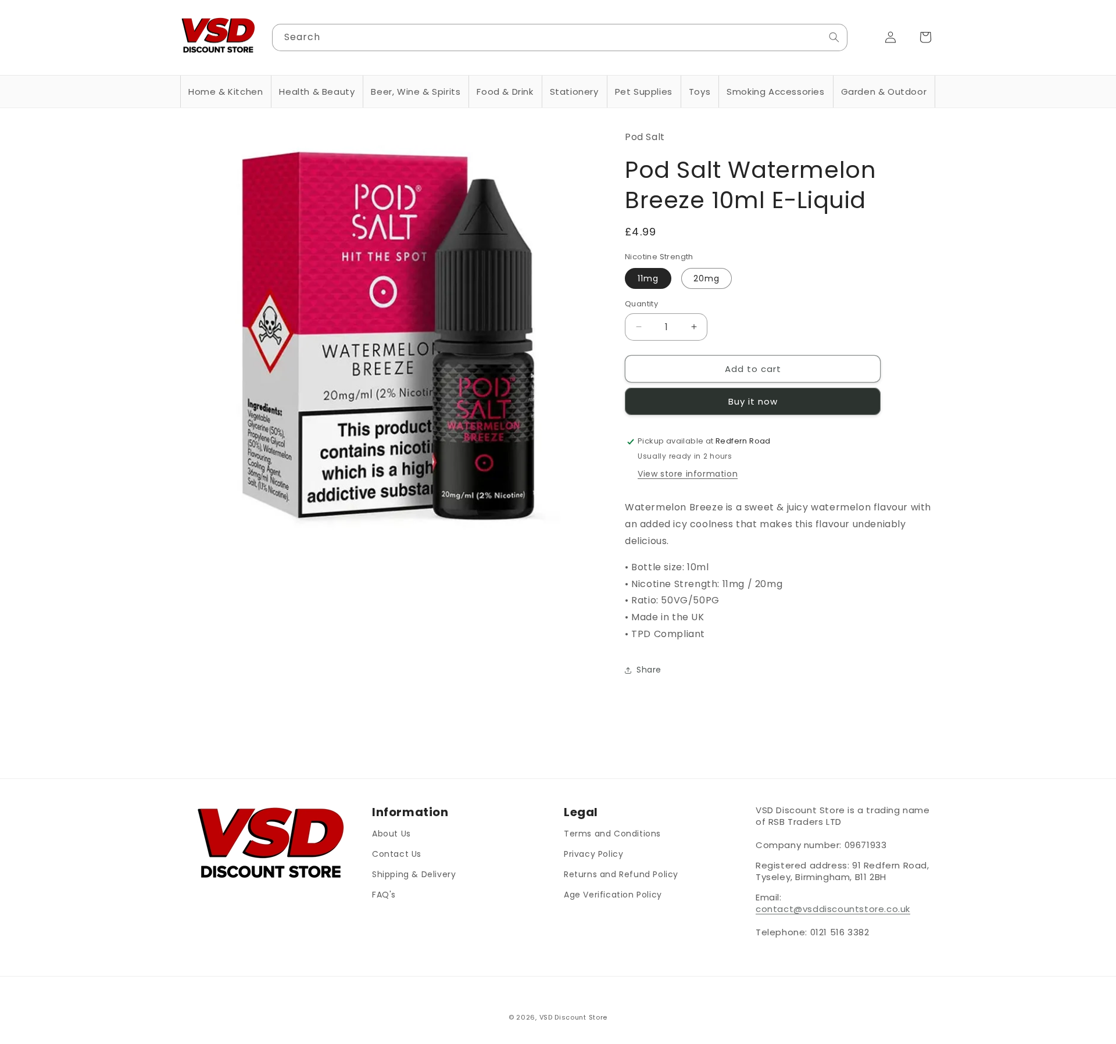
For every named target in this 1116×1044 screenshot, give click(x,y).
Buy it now (753, 402)
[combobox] (560, 37)
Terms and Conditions (612, 833)
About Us (391, 833)
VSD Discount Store (573, 1017)
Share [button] (648, 670)
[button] (225, 92)
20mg (706, 278)
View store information (688, 474)
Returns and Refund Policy (621, 874)
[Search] (834, 37)
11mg (648, 278)
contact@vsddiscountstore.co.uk (833, 909)
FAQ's (384, 894)
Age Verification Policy (613, 894)
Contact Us (396, 854)
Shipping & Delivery (414, 874)
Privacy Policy (593, 854)
